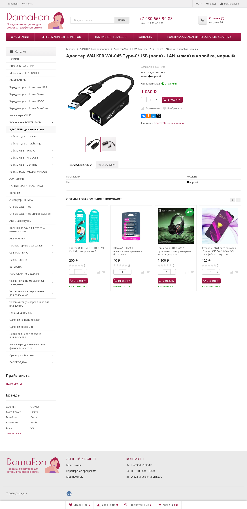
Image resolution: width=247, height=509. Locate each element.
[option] (93, 144)
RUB (197, 3)
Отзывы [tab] (109, 164)
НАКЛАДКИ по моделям (24, 273)
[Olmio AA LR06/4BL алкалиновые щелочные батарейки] (131, 226)
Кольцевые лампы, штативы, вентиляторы (27, 229)
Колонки (14, 192)
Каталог (20, 51)
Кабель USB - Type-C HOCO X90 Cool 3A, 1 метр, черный (86, 249)
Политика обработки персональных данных (199, 36)
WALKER (11, 406)
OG (32, 427)
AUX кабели (16, 178)
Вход (213, 3)
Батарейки (15, 266)
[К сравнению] (98, 272)
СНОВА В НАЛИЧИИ (21, 66)
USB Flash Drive (18, 252)
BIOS (9, 427)
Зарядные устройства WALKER (28, 87)
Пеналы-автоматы (20, 312)
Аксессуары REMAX (21, 200)
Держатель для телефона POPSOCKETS (25, 335)
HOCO (34, 412)
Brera (33, 417)
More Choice (13, 412)
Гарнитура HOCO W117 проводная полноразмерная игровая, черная (174, 251)
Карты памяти (18, 259)
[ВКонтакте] (143, 116)
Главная (13, 3)
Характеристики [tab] (82, 164)
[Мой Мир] (153, 116)
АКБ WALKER (17, 238)
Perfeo (34, 422)
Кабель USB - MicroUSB (23, 157)
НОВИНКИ (15, 59)
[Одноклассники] (148, 116)
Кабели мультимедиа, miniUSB (28, 171)
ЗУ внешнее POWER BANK (25, 122)
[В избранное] (104, 272)
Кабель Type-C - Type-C (23, 136)
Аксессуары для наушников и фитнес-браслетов (27, 346)
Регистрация (231, 3)
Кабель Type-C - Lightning (25, 143)
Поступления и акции (111, 36)
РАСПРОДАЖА (18, 362)
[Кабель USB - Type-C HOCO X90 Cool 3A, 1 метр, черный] (87, 226)
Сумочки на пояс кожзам (24, 319)
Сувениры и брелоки (22, 355)
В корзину (173, 99)
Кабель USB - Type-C (22, 150)
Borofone (11, 417)
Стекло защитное (20, 206)
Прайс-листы (14, 383)
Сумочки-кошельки (21, 326)
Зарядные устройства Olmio (26, 94)
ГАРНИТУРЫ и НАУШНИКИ (26, 185)
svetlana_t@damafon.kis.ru (146, 476)
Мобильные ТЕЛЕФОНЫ (24, 73)
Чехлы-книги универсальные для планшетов (29, 303)
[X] (158, 116)
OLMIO (34, 406)
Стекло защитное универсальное (30, 213)
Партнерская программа (81, 471)
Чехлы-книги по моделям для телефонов (27, 282)
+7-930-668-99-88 (156, 18)
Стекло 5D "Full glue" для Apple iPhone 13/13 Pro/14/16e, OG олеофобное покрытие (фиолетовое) (219, 251)
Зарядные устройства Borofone (28, 108)
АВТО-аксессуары (20, 220)
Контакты (27, 3)
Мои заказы (73, 465)
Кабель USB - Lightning (23, 164)
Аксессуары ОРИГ (20, 115)
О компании (20, 36)
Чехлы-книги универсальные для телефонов (26, 293)
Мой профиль (74, 476)
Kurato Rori (12, 422)
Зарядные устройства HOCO (26, 101)
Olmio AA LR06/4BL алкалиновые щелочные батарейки (127, 251)
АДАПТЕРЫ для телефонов (169, 123)
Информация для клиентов (61, 36)
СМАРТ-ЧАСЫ (17, 80)
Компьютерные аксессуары (26, 245)
